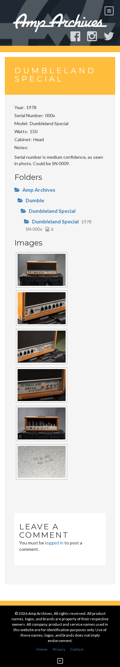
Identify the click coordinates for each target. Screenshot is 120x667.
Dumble (35, 200)
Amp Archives (38, 190)
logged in (54, 542)
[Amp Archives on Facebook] (78, 36)
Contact (77, 649)
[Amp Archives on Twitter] (112, 36)
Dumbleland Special (52, 211)
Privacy (59, 649)
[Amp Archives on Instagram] (95, 36)
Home (41, 649)
